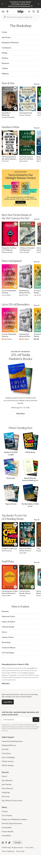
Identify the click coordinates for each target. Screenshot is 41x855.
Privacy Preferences (8, 851)
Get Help (5, 749)
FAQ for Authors (8, 761)
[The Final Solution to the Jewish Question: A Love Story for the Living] (10, 142)
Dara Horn (5, 161)
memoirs (13, 675)
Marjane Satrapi (7, 252)
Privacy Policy (29, 847)
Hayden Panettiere (8, 117)
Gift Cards (5, 796)
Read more (5, 683)
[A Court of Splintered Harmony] (9, 276)
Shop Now (20, 413)
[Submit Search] (5, 17)
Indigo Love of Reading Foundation (14, 819)
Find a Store (6, 753)
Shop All (36, 84)
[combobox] (22, 17)
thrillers (25, 673)
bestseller (31, 668)
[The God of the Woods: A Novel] (27, 577)
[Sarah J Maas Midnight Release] (20, 188)
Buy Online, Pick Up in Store (12, 800)
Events (4, 776)
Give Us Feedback (8, 757)
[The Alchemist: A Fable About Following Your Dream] (10, 577)
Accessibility (6, 835)
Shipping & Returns (9, 745)
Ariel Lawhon (23, 161)
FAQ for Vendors (8, 765)
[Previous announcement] (2, 4)
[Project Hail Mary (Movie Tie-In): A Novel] (27, 534)
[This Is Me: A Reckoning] (10, 99)
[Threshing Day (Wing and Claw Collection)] (25, 276)
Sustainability (7, 827)
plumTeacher (7, 784)
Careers (5, 811)
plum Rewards (7, 780)
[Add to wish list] (15, 108)
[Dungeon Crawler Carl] (10, 534)
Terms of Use (20, 851)
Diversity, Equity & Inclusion (12, 823)
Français (18, 842)
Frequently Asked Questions (12, 741)
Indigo (9, 847)
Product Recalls (7, 831)
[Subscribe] (36, 719)
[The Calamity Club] (27, 99)
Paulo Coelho (6, 596)
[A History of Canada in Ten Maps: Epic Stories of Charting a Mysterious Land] (27, 234)
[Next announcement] (38, 4)
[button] (3, 11)
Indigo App (6, 792)
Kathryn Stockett (25, 115)
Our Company (7, 815)
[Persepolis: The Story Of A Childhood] (10, 234)
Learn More (7, 702)
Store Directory (7, 788)
